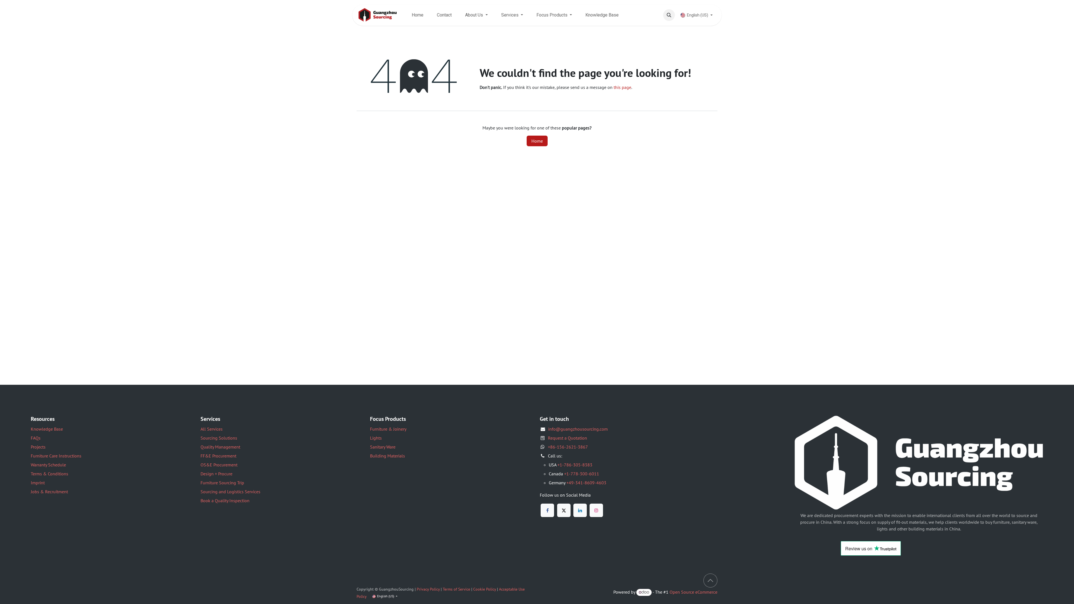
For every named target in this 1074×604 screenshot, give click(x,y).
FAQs (36, 438)
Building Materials (387, 456)
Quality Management (220, 447)
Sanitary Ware (382, 447)
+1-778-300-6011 (581, 473)
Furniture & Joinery (388, 429)
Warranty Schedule (48, 465)
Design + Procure (216, 473)
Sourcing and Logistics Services (230, 491)
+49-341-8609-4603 (586, 482)
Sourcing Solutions (219, 438)
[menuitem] (417, 15)
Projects (38, 447)
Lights (376, 438)
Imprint (38, 482)
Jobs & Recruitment (49, 491)
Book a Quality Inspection (225, 500)
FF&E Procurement (218, 456)
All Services (212, 429)
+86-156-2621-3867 (568, 447)
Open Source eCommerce (693, 592)
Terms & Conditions (49, 473)
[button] (669, 15)
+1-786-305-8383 (574, 465)
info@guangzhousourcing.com (578, 429)
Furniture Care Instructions (56, 456)
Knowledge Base (47, 429)
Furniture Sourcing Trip (222, 482)
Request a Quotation (567, 438)
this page (622, 87)
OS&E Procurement (219, 465)
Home (537, 141)
